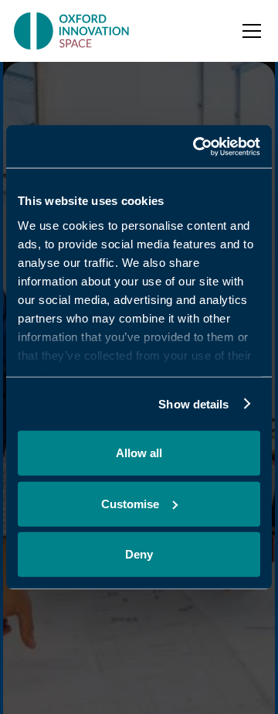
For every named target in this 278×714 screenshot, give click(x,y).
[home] (73, 31)
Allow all (139, 452)
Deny (139, 554)
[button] (248, 31)
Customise (130, 503)
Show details (193, 403)
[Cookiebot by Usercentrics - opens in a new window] (196, 146)
